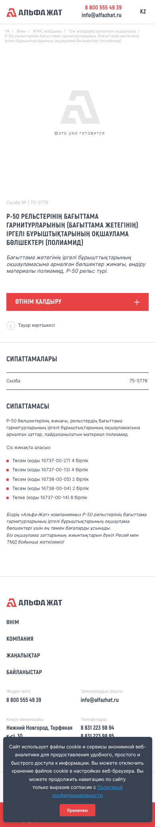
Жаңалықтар (23, 655)
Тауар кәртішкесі (36, 325)
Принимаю (77, 810)
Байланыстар (24, 672)
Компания (19, 639)
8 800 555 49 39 (103, 8)
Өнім (12, 622)
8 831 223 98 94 (97, 728)
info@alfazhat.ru (101, 15)
